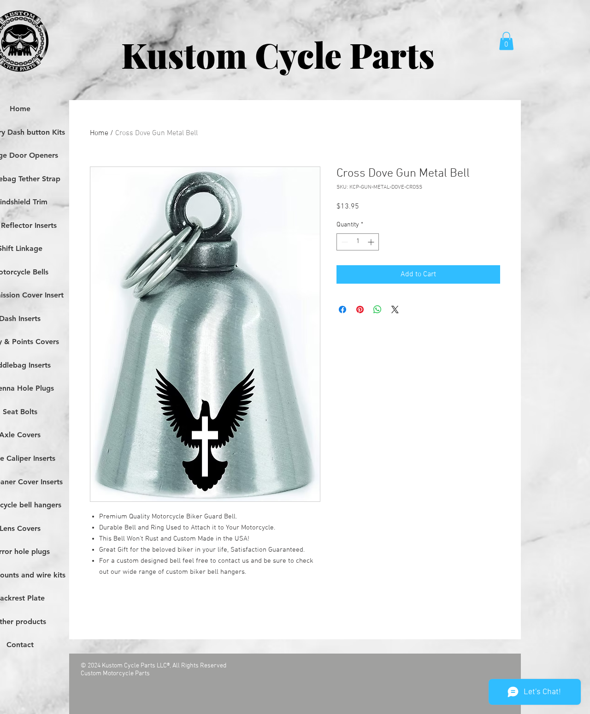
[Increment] (372, 242)
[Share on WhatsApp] (377, 309)
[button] (506, 41)
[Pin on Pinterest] (360, 309)
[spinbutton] (357, 242)
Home (99, 133)
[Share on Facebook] (342, 309)
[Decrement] (343, 242)
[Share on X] (395, 309)
